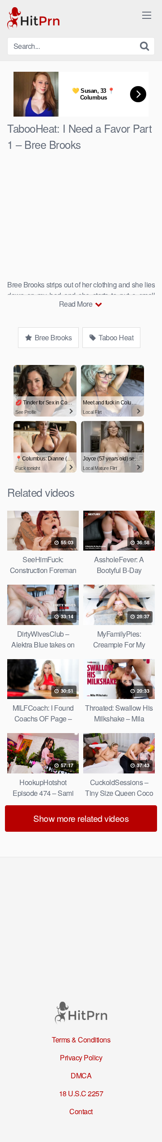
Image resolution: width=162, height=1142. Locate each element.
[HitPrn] (33, 18)
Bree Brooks (52, 337)
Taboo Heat (115, 337)
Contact (81, 1111)
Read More (76, 304)
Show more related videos (81, 818)
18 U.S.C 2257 (81, 1093)
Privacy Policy (81, 1057)
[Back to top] (146, 1122)
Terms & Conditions (81, 1039)
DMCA (81, 1075)
